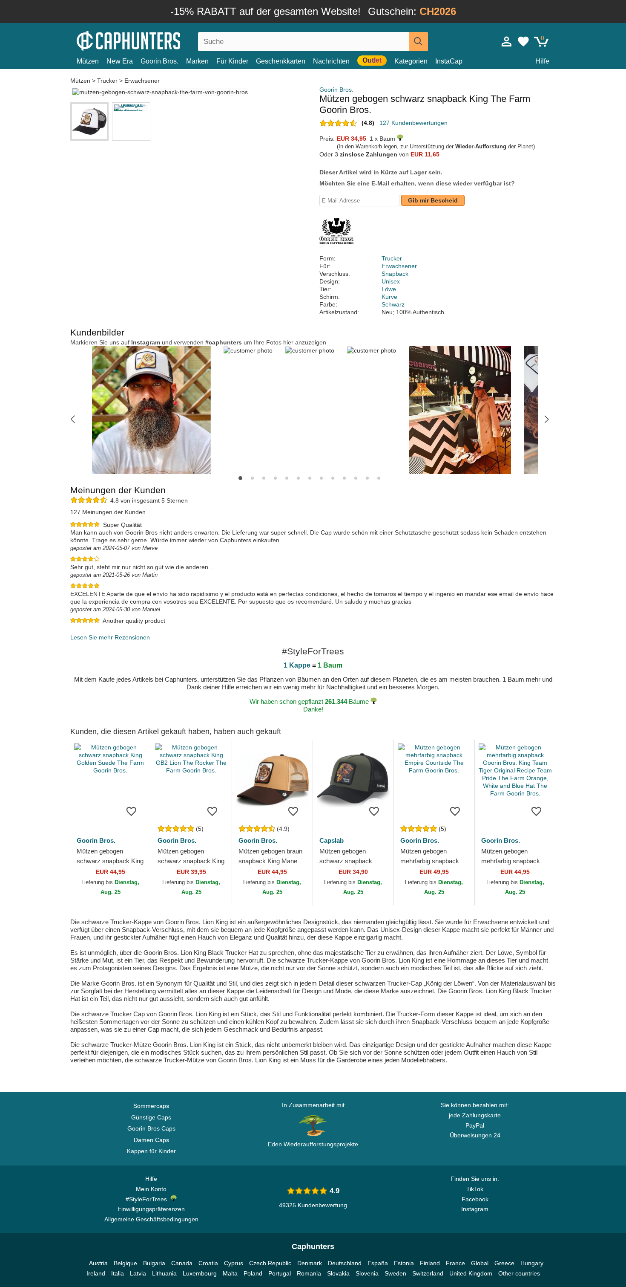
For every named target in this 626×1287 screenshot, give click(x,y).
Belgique (125, 1263)
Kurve (389, 296)
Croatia (208, 1263)
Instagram (474, 1209)
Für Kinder (232, 61)
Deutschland (345, 1263)
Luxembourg (200, 1273)
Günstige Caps (151, 1117)
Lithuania (164, 1273)
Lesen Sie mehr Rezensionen (110, 637)
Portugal (279, 1273)
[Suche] (418, 41)
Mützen (88, 61)
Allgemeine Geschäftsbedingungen (151, 1219)
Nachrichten (331, 61)
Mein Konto (151, 1189)
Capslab (331, 840)
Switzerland (427, 1273)
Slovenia (367, 1273)
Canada (181, 1263)
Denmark (309, 1263)
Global (479, 1263)
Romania (309, 1273)
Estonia (404, 1263)
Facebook (475, 1199)
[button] (72, 419)
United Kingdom (470, 1273)
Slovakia (338, 1273)
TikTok (474, 1189)
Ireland (95, 1273)
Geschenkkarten (280, 61)
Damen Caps (151, 1140)
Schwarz (393, 304)
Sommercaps (151, 1105)
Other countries (519, 1273)
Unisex (391, 281)
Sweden (395, 1273)
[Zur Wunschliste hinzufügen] (131, 811)
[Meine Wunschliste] (523, 41)
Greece (504, 1263)
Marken (197, 61)
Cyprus (233, 1263)
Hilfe (542, 61)
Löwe (389, 289)
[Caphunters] (151, 39)
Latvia (138, 1273)
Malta (230, 1273)
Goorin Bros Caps (151, 1128)
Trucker (107, 80)
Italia (117, 1273)
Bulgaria (154, 1263)
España (378, 1263)
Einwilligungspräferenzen (151, 1209)
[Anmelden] (506, 41)
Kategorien (411, 61)
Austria (98, 1263)
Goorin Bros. (159, 61)
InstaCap (448, 61)
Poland (253, 1273)
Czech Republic (270, 1263)
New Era (119, 61)
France (455, 1263)
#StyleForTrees (148, 1199)
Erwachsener (142, 80)
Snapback (395, 273)
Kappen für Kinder (151, 1151)
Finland (430, 1263)
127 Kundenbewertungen (413, 122)
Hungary (531, 1263)
